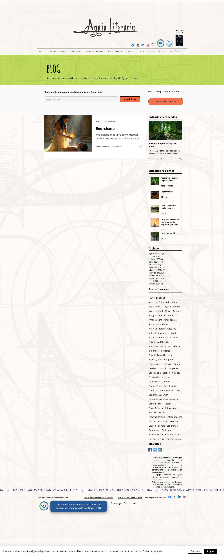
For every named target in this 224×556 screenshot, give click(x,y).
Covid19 (176, 372)
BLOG (53, 68)
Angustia (171, 328)
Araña (174, 333)
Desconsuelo (155, 399)
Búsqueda (169, 359)
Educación (170, 408)
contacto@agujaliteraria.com (155, 498)
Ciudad (162, 368)
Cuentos (153, 390)
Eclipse (168, 403)
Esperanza (172, 425)
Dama (178, 390)
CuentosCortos (166, 390)
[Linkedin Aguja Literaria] (143, 45)
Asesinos (173, 337)
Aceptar (210, 551)
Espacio (152, 425)
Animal (152, 333)
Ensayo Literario (157, 417)
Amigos (152, 315)
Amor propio (170, 320)
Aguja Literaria (172, 306)
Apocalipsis (163, 333)
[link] (153, 44)
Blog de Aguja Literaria (160, 355)
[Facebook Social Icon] (150, 449)
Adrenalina (171, 302)
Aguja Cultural (156, 306)
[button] (76, 50)
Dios (160, 403)
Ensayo (162, 412)
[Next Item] (177, 130)
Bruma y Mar (155, 359)
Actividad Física (156, 302)
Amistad (162, 315)
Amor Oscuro (155, 320)
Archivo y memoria (158, 337)
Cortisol (166, 372)
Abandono (160, 297)
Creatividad (154, 377)
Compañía (173, 368)
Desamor (163, 395)
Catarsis (153, 368)
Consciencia (155, 372)
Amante (177, 311)
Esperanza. (154, 430)
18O (151, 297)
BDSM (168, 346)
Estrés (152, 439)
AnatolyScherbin (157, 328)
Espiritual (166, 430)
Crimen (166, 377)
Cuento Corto (155, 386)
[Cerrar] (220, 551)
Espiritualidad (156, 434)
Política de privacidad (152, 551)
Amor (171, 315)
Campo (177, 364)
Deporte (153, 395)
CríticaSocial (155, 381)
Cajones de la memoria (160, 364)
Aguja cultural (156, 311)
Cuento (166, 381)
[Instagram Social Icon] (160, 449)
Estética (161, 439)
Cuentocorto (170, 386)
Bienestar (165, 350)
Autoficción (163, 342)
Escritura (173, 421)
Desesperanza (170, 399)
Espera (161, 425)
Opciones (195, 551)
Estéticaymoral (173, 439)
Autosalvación (156, 346)
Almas (168, 311)
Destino (152, 403)
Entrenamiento (174, 417)
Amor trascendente (158, 324)
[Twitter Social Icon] (155, 449)
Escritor (152, 421)
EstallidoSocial (172, 434)
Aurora (152, 342)
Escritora (162, 421)
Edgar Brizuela (156, 408)
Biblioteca (154, 350)
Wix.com (65, 498)
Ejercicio (153, 412)
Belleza (176, 346)
